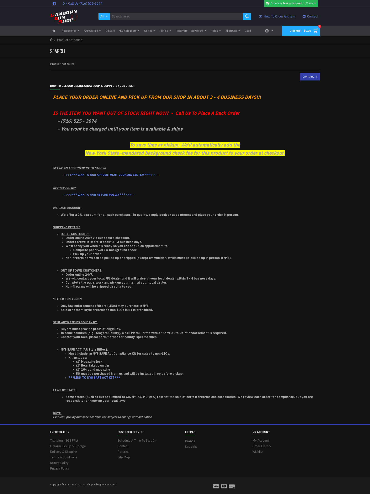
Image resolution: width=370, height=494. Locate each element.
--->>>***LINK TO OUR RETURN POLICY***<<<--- (99, 194)
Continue (308, 76)
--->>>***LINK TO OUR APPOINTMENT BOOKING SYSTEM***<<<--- (111, 175)
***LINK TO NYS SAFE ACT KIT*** (94, 377)
